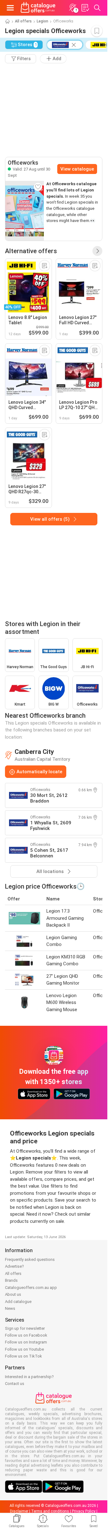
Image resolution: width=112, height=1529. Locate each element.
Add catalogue (18, 1301)
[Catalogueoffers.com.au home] (38, 8)
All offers (23, 21)
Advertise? (14, 1266)
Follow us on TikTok (23, 1356)
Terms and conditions (50, 1511)
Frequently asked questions (30, 1259)
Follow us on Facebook (26, 1335)
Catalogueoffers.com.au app (31, 1287)
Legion (42, 21)
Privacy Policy (84, 1511)
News (10, 1308)
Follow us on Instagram (26, 1342)
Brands (11, 1280)
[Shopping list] (85, 8)
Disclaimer (19, 1511)
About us (13, 1294)
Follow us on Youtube (24, 1349)
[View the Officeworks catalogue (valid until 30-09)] (24, 211)
